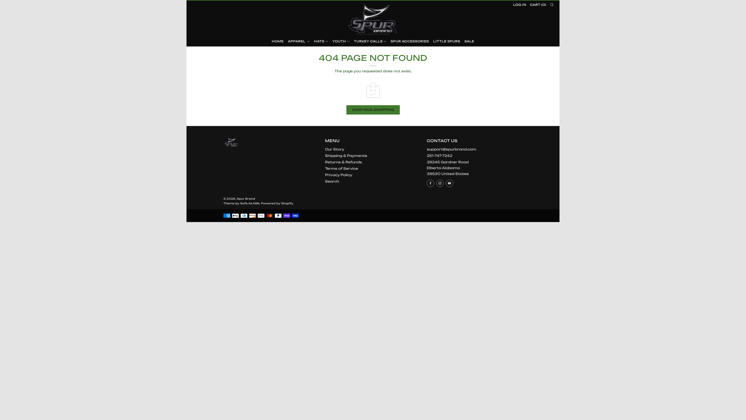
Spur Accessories (410, 41)
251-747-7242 (439, 156)
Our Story (334, 149)
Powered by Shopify (277, 203)
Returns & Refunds (343, 162)
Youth (339, 41)
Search (332, 181)
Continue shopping (373, 110)
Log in (519, 5)
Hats (319, 41)
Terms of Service (341, 168)
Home (278, 41)
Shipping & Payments (346, 156)
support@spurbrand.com (451, 149)
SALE (469, 41)
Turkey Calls (368, 41)
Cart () (538, 5)
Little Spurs (446, 41)
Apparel (297, 41)
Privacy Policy (338, 175)
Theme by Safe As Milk (241, 203)
